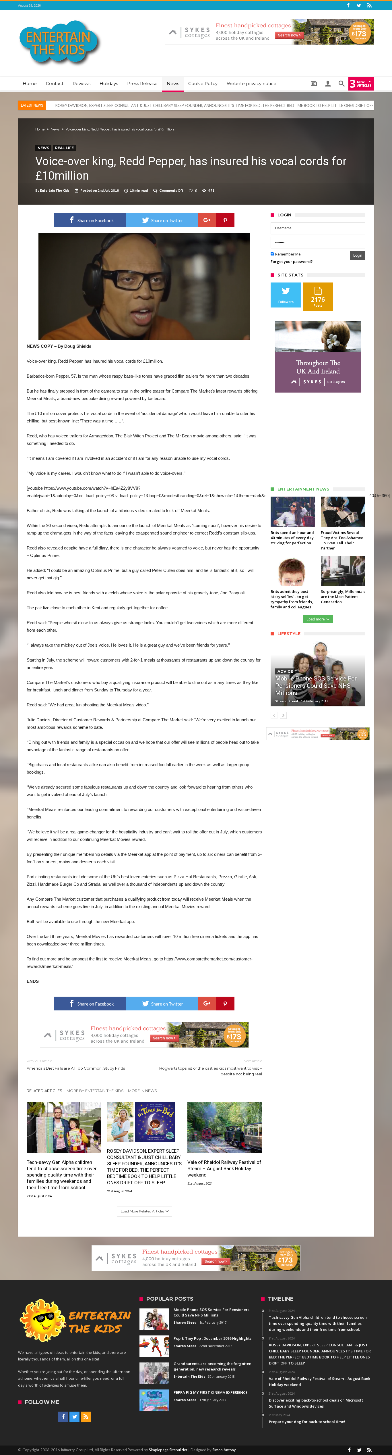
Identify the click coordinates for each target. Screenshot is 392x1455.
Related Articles (44, 1090)
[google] (207, 220)
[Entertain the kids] (60, 19)
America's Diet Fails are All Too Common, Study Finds (76, 1064)
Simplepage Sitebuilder (168, 1450)
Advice (285, 671)
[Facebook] (348, 5)
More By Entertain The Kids (95, 1090)
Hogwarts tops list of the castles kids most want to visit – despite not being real (210, 1067)
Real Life (64, 148)
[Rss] (369, 5)
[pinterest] (225, 220)
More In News (142, 1090)
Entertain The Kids (54, 190)
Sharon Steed (286, 701)
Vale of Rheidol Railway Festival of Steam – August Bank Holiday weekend (224, 1168)
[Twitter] (358, 5)
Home (39, 129)
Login (357, 255)
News (55, 129)
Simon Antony (224, 1450)
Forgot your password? (292, 261)
